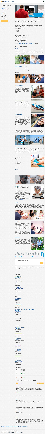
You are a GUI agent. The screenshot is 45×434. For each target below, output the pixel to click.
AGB (12, 431)
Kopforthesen (17, 186)
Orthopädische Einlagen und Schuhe (21, 66)
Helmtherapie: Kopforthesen (19, 199)
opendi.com (21, 432)
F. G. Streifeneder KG (25, 426)
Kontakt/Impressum (3, 431)
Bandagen (16, 48)
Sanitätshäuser (3, 8)
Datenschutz (9, 431)
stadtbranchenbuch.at (11, 432)
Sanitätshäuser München (9, 426)
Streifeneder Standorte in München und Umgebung (26, 43)
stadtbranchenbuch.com (4, 432)
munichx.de (17, 432)
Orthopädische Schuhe (18, 114)
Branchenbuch (3, 426)
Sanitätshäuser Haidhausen (17, 426)
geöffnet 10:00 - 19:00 (4, 9)
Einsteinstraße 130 (3, 13)
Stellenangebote (16, 431)
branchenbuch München (8, 1)
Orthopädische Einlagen (19, 85)
